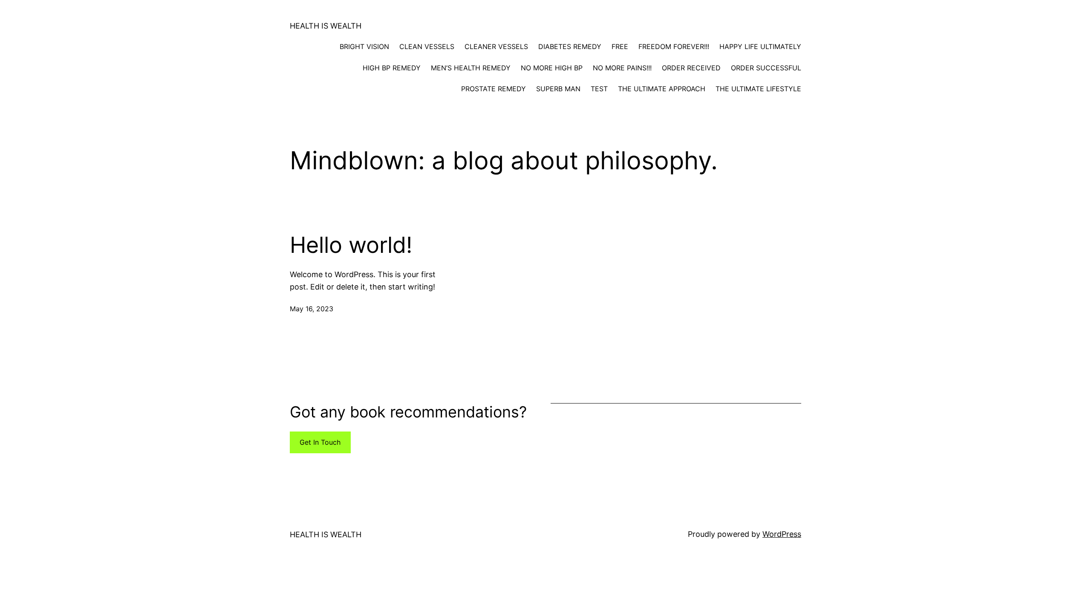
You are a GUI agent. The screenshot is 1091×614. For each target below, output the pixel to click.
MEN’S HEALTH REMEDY (471, 68)
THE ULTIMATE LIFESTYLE (758, 88)
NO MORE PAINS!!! (622, 68)
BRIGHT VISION (364, 46)
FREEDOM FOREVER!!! (673, 46)
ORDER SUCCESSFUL (766, 68)
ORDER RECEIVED (691, 68)
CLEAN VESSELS (426, 46)
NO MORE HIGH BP (552, 68)
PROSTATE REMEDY (493, 88)
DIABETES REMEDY (569, 46)
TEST (599, 88)
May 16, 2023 (311, 308)
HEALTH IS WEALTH (325, 25)
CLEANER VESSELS (496, 46)
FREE (620, 46)
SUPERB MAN (558, 88)
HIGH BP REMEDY (392, 68)
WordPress (781, 534)
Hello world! (351, 245)
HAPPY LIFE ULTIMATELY (760, 46)
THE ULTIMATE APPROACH (661, 88)
